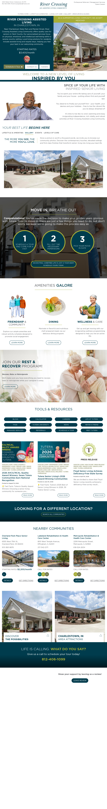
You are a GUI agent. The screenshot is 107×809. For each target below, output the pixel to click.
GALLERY (67, 14)
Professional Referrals (81, 2)
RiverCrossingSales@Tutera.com (20, 3)
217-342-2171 (43, 547)
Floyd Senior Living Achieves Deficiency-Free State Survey (87, 472)
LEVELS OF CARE (56, 14)
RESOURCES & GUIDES (81, 14)
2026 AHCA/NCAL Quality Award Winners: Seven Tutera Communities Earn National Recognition (17, 477)
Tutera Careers (100, 4)
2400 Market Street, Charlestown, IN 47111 (14, 2)
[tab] (12, 133)
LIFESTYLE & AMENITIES (39, 14)
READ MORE (28, 495)
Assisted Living (7, 464)
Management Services (97, 2)
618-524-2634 (79, 547)
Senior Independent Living (47, 468)
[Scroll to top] (102, 802)
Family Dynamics (19, 464)
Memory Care (20, 466)
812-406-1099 (6, 3)
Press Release (99, 464)
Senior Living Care (44, 469)
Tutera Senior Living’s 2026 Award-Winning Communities (52, 477)
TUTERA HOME (23, 14)
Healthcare (89, 464)
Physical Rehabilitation (50, 466)
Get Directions (26, 581)
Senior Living (20, 468)
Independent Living (8, 466)
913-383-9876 (8, 547)
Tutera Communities (18, 469)
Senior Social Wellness (54, 471)
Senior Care (64, 466)
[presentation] (18, 451)
